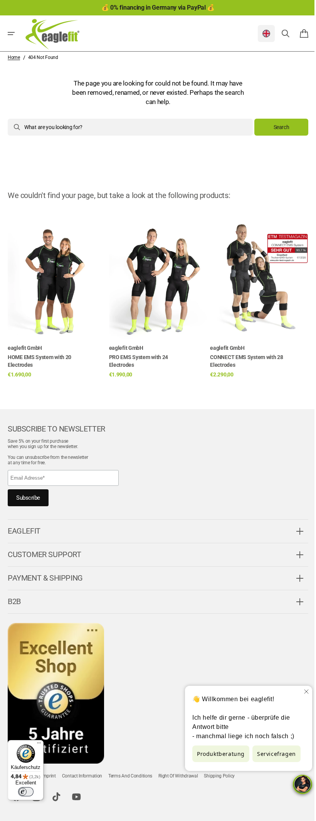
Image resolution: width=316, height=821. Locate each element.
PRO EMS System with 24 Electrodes (138, 361)
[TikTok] (56, 797)
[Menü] (39, 744)
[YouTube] (76, 797)
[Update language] (260, 33)
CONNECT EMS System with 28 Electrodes (246, 361)
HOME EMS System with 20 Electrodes (39, 361)
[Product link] (57, 294)
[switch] (26, 791)
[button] (11, 33)
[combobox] (127, 127)
